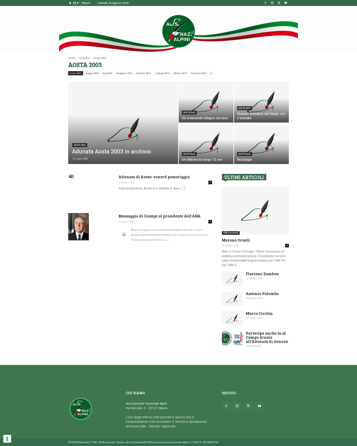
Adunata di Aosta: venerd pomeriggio (154, 176)
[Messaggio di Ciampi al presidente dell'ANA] (78, 226)
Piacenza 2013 (199, 73)
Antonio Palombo (262, 293)
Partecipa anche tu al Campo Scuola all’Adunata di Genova (267, 337)
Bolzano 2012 (144, 73)
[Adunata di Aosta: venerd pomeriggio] (71, 176)
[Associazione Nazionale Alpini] (178, 31)
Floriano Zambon (262, 273)
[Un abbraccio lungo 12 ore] (206, 143)
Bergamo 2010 (124, 73)
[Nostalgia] (261, 143)
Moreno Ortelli (236, 240)
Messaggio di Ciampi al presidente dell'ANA (160, 215)
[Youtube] (286, 3)
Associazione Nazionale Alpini (146, 403)
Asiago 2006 (92, 73)
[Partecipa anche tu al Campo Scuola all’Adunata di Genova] (232, 338)
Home (71, 58)
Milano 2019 (180, 73)
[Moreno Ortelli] (255, 210)
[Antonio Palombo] (232, 298)
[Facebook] (265, 3)
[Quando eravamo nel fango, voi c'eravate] (261, 102)
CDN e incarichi (230, 233)
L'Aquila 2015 (162, 73)
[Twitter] (279, 3)
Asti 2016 (107, 73)
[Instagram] (272, 3)
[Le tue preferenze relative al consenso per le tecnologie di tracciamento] (7, 439)
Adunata (84, 58)
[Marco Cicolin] (232, 318)
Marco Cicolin (259, 313)
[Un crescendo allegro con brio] (206, 102)
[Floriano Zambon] (232, 279)
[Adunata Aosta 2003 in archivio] (123, 129)
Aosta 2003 (75, 73)
